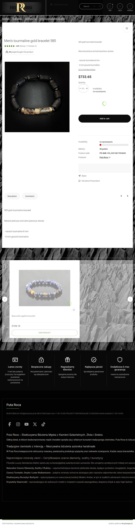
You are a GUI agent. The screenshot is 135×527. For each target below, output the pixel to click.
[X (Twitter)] (35, 424)
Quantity (81, 83)
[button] (99, 6)
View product (45, 333)
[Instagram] (18, 424)
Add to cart (104, 118)
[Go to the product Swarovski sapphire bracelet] (45, 288)
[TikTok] (43, 424)
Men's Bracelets (30, 19)
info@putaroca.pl (61, 4)
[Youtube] (26, 424)
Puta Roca (5, 19)
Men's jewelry (17, 19)
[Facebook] (9, 424)
